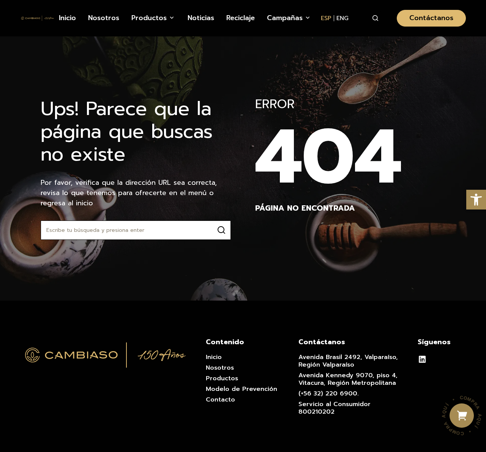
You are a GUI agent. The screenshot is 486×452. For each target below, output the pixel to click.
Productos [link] (222, 378)
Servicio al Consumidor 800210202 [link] (334, 408)
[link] (476, 199)
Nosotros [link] (220, 367)
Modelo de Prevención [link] (241, 389)
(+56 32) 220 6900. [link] (328, 393)
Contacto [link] (220, 399)
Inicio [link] (214, 357)
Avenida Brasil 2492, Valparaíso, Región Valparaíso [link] (348, 361)
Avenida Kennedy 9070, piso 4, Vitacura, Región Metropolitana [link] (348, 379)
